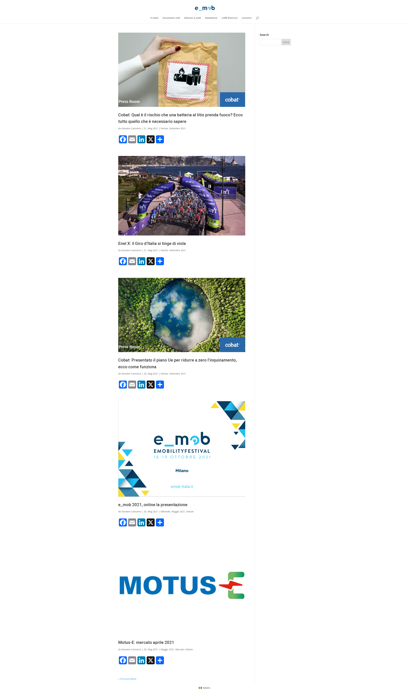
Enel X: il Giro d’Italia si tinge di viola (152, 243)
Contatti (246, 18)
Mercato (179, 649)
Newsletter (211, 18)
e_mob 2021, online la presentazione (152, 504)
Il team (154, 18)
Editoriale (165, 511)
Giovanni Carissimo (131, 128)
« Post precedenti (127, 678)
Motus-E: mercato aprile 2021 (146, 642)
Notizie (164, 128)
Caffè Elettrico (230, 18)
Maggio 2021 (178, 511)
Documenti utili (171, 18)
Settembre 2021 (177, 128)
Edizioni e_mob (192, 18)
